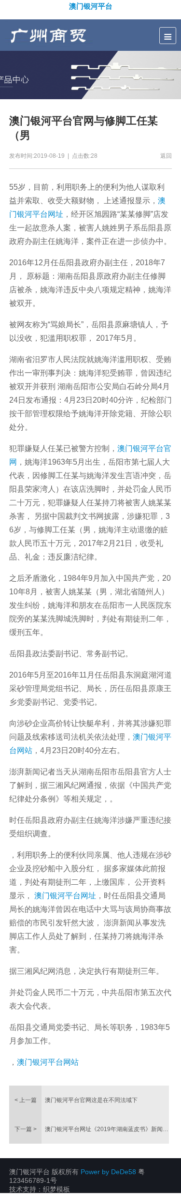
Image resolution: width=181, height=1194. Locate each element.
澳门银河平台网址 (65, 896)
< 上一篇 (25, 1100)
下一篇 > (25, 1129)
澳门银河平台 (90, 6)
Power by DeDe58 (108, 1172)
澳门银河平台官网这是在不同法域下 (91, 1100)
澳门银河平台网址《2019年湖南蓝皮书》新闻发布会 (106, 1129)
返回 (166, 155)
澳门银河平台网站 (48, 1062)
